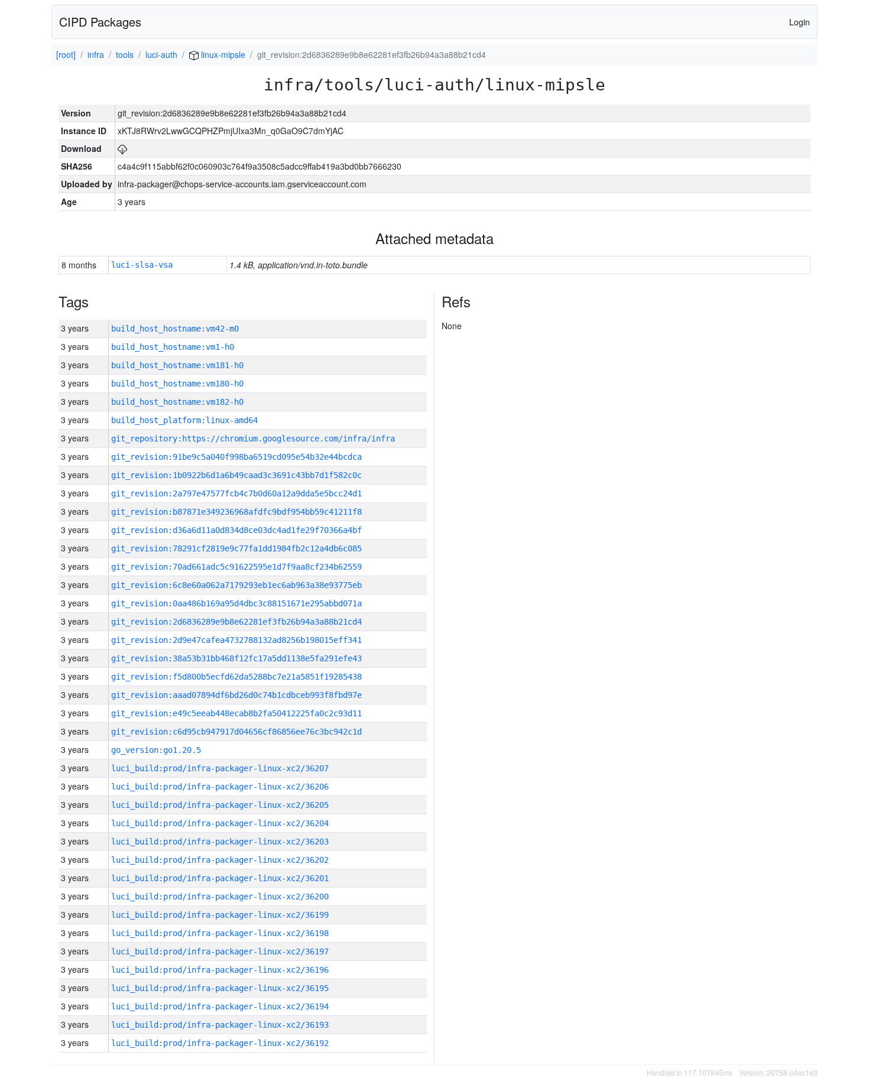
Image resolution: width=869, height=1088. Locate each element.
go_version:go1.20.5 (156, 750)
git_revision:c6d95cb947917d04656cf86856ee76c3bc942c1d (236, 731)
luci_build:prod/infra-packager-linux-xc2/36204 (220, 823)
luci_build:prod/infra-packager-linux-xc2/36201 (220, 878)
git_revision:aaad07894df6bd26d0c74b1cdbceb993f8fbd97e (236, 695)
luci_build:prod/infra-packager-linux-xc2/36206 (220, 786)
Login (799, 22)
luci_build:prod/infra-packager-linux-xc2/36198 (220, 933)
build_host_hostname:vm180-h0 (177, 383)
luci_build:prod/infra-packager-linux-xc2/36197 (220, 951)
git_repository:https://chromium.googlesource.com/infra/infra (253, 438)
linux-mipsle (222, 54)
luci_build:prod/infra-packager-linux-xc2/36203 (220, 841)
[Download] (122, 148)
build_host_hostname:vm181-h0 (177, 365)
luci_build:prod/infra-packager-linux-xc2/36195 (220, 988)
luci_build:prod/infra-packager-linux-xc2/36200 (220, 896)
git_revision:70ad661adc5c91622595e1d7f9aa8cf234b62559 (236, 566)
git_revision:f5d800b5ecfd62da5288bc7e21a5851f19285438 (236, 676)
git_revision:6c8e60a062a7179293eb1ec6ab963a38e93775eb (236, 585)
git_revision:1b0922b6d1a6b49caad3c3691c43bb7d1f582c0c (236, 475)
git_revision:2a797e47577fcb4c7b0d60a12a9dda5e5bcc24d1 (236, 493)
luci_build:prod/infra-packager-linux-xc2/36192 (220, 1043)
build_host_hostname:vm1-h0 (172, 347)
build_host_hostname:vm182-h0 (177, 402)
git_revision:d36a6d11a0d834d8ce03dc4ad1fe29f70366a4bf (236, 530)
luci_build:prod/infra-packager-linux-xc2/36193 (220, 1024)
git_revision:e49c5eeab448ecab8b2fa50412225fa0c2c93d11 (236, 713)
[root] (66, 54)
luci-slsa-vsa (142, 264)
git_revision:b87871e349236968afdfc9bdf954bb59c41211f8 (236, 512)
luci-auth (161, 54)
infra (95, 54)
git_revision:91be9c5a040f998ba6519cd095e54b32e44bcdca (236, 457)
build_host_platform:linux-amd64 (184, 420)
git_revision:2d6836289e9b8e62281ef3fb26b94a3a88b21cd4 (236, 621)
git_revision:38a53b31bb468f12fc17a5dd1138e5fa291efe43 (236, 658)
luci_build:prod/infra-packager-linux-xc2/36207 (220, 768)
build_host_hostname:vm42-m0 (175, 328)
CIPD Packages (100, 21)
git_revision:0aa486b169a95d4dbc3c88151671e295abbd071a (236, 603)
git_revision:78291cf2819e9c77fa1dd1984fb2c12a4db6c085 (236, 548)
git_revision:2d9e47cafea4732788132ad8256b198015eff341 (236, 640)
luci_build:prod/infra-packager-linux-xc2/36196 (220, 970)
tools (125, 54)
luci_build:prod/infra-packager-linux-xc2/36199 (220, 915)
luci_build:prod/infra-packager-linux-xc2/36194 (220, 1006)
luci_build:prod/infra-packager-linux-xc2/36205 (220, 805)
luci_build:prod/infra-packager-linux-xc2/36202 (220, 860)
